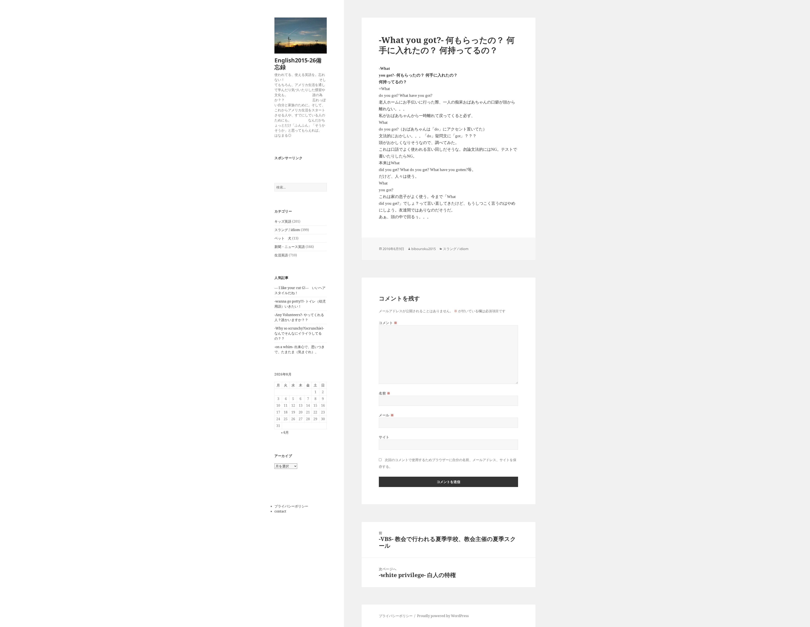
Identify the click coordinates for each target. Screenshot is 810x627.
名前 (384, 393)
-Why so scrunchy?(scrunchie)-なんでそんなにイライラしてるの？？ (299, 333)
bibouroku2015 (423, 248)
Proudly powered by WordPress (443, 616)
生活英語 (281, 255)
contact (280, 511)
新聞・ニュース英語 (289, 246)
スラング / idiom (287, 229)
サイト (384, 437)
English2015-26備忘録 (297, 63)
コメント (388, 322)
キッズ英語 (282, 221)
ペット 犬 (282, 238)
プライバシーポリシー (291, 506)
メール (386, 415)
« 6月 (285, 432)
